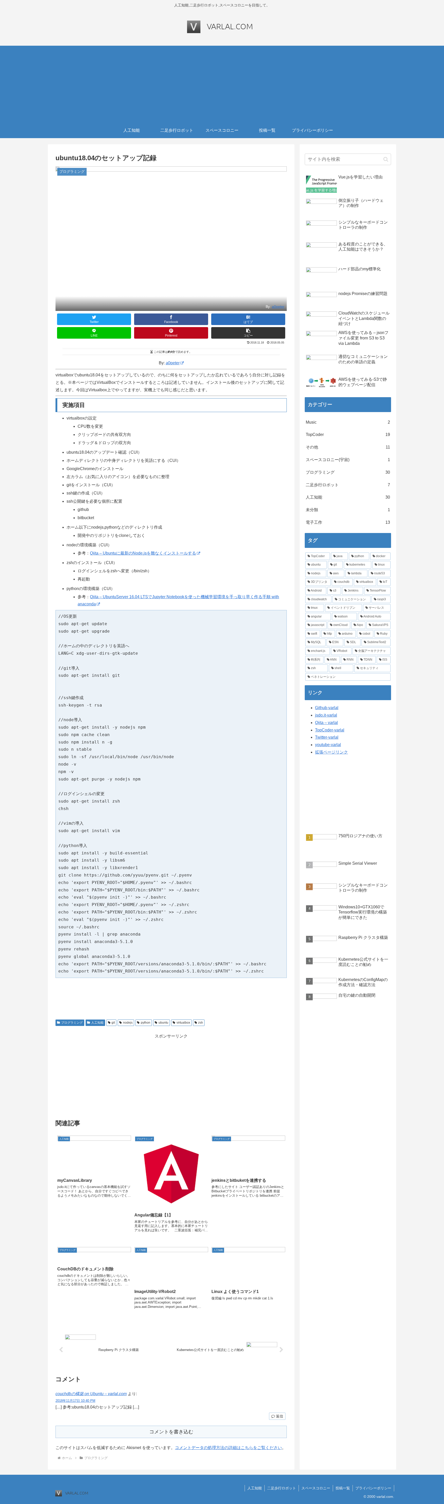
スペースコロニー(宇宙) (348, 460)
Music (348, 422)
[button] (248, 333)
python (145, 1022)
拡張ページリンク (331, 752)
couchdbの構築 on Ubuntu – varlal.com (91, 1394)
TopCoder (348, 434)
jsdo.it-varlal (326, 715)
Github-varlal (326, 708)
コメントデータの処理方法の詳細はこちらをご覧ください (228, 1447)
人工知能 (97, 1022)
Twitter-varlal (326, 737)
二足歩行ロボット (348, 485)
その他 (348, 447)
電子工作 (348, 522)
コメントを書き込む (171, 1431)
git (113, 1022)
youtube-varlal (328, 745)
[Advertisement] (222, 84)
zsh (200, 1022)
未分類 (348, 510)
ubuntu (163, 1022)
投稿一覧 (343, 1488)
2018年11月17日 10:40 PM (75, 1401)
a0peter (278, 306)
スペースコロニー (315, 1488)
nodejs (128, 1022)
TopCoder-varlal (329, 730)
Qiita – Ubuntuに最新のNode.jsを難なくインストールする (143, 553)
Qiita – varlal (326, 722)
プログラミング (72, 1022)
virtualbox (183, 1022)
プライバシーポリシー (373, 1488)
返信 (279, 1416)
